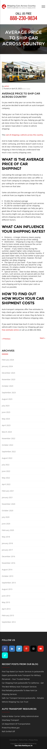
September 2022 (9, 451)
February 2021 (8, 491)
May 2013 (6, 602)
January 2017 (7, 550)
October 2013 (7, 576)
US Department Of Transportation (16, 724)
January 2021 (7, 497)
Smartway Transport (10, 720)
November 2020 (8, 504)
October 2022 (7, 445)
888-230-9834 (23, 18)
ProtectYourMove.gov (11, 727)
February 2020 (8, 530)
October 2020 (7, 510)
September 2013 (9, 582)
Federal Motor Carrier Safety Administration (20, 716)
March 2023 (7, 432)
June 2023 (6, 412)
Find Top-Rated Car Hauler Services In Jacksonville (23, 671)
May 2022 (6, 478)
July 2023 (5, 405)
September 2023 (9, 392)
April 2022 (6, 484)
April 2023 (6, 425)
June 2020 (6, 523)
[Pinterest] (26, 649)
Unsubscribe (13, 740)
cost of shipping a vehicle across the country (24, 135)
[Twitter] (19, 649)
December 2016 (8, 556)
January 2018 (7, 543)
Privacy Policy (33, 740)
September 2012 (9, 622)
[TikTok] (5, 655)
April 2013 (6, 609)
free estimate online (10, 330)
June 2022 (6, 471)
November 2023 (8, 379)
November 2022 (8, 438)
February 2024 (8, 360)
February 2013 (8, 615)
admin (6, 86)
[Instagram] (33, 649)
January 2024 (7, 366)
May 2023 (6, 419)
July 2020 (5, 517)
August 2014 (7, 569)
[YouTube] (41, 649)
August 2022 (7, 458)
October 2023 (7, 386)
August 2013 (7, 589)
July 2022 (5, 464)
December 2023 (8, 373)
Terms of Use (23, 740)
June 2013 (6, 596)
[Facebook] (5, 649)
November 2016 (8, 563)
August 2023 (7, 399)
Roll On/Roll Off (8, 731)
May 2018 (6, 537)
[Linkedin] (12, 649)
